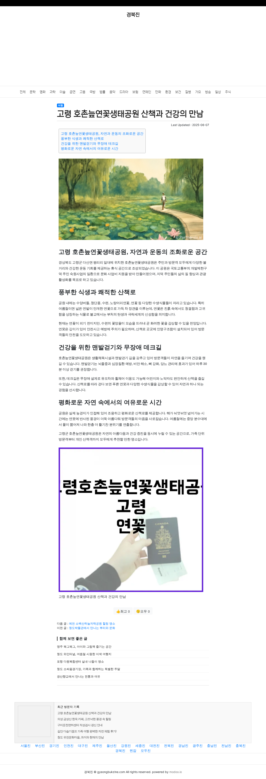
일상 (218, 92)
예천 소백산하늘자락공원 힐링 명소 (92, 623)
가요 (198, 92)
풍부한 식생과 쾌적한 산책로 (82, 138)
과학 (52, 92)
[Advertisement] (133, 55)
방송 (208, 92)
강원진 (126, 746)
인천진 (69, 746)
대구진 (83, 746)
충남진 (212, 746)
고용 (82, 92)
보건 (178, 92)
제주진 (97, 746)
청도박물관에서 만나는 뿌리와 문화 (92, 628)
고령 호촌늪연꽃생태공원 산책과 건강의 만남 (84, 713)
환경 (168, 92)
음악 (112, 92)
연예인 (146, 92)
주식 (228, 92)
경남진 (183, 746)
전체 (23, 92)
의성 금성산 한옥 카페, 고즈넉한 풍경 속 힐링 (84, 719)
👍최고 (123, 611)
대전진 (155, 746)
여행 (60, 105)
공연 (72, 92)
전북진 (169, 746)
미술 (62, 92)
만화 (158, 92)
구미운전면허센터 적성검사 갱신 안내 (79, 725)
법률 (102, 92)
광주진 (198, 746)
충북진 (241, 746)
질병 (188, 92)
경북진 (120, 750)
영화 (43, 92)
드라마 (123, 92)
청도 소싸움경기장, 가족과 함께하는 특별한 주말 (88, 669)
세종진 (140, 746)
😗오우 (143, 611)
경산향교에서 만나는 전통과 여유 (78, 676)
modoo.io (175, 772)
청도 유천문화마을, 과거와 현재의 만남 (80, 737)
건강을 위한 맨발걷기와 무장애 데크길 (89, 143)
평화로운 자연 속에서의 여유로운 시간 (89, 148)
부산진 (40, 746)
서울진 (26, 746)
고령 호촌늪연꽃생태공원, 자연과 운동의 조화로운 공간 (102, 133)
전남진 (226, 746)
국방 (92, 92)
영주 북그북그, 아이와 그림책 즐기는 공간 (84, 646)
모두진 (146, 750)
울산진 (112, 746)
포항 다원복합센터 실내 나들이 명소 (80, 661)
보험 (135, 92)
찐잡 (133, 750)
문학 (33, 92)
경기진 (54, 746)
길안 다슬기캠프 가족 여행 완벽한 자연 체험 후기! (86, 731)
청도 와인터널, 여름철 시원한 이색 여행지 (84, 654)
